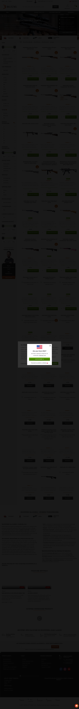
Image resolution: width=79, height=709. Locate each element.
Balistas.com (42, 355)
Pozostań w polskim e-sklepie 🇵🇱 (39, 363)
